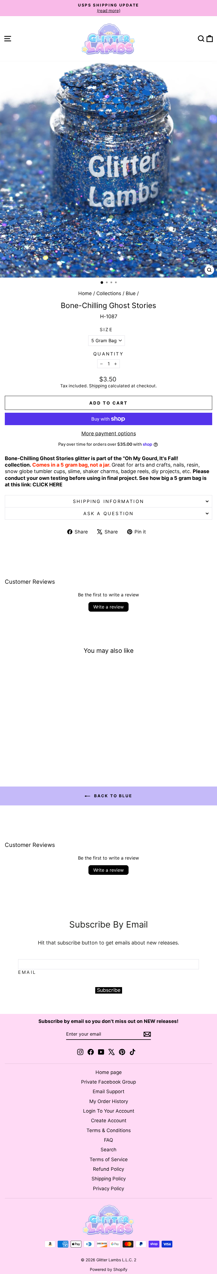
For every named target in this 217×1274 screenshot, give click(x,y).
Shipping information (108, 501)
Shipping (98, 385)
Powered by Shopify (108, 1269)
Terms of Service (109, 1159)
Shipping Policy (109, 1178)
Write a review (108, 607)
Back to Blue (112, 795)
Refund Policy (108, 1169)
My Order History (108, 1101)
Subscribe (108, 990)
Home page (109, 1072)
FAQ (108, 1140)
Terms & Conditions (108, 1130)
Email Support (108, 1091)
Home (85, 293)
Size (106, 329)
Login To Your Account (108, 1111)
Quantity (108, 354)
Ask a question (108, 513)
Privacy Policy (108, 1188)
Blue (131, 293)
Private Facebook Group (108, 1082)
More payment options (108, 433)
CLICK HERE (47, 484)
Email (27, 972)
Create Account (108, 1120)
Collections (108, 293)
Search (108, 1149)
